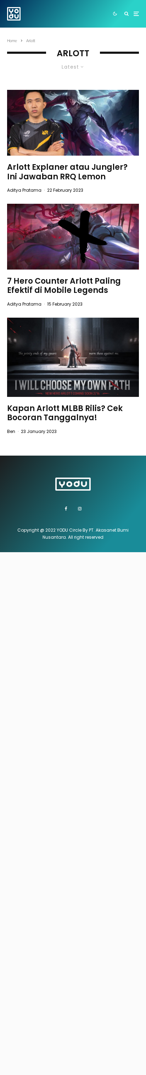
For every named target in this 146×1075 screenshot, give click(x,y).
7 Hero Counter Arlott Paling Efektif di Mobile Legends (64, 286)
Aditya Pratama (24, 190)
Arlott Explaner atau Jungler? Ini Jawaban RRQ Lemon (67, 172)
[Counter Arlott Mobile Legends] (73, 237)
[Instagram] (80, 508)
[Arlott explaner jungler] (73, 123)
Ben (11, 431)
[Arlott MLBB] (73, 357)
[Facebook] (66, 508)
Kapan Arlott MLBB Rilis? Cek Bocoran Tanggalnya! (65, 413)
